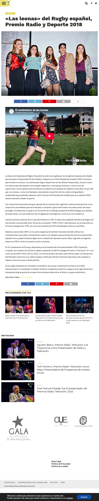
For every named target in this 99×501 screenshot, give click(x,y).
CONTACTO (54, 482)
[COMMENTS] (78, 100)
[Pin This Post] (49, 100)
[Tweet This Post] (35, 100)
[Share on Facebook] (21, 100)
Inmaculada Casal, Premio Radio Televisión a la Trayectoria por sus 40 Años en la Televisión (49, 318)
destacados (26, 277)
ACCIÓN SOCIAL (9, 482)
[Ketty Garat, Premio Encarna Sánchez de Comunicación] (19, 312)
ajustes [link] (70, 498)
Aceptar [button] (84, 497)
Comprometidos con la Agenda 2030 (32, 482)
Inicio (63, 482)
